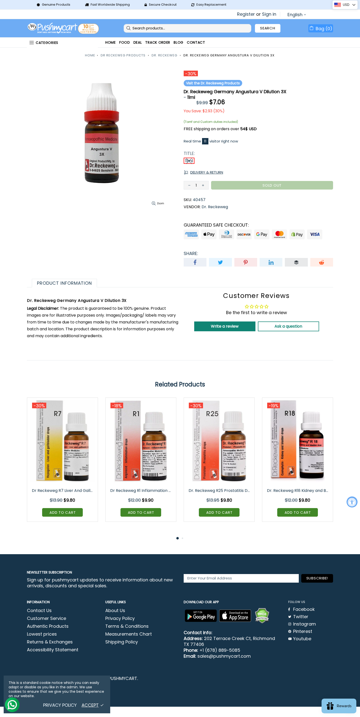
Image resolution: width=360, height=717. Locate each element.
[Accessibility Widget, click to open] (352, 501)
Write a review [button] (225, 326)
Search (267, 28)
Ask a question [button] (288, 326)
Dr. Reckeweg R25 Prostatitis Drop (220, 490)
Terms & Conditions (127, 626)
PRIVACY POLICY (60, 705)
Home (90, 55)
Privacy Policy (120, 618)
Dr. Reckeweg (164, 55)
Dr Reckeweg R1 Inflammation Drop (141, 490)
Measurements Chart (128, 634)
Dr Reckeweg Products (123, 55)
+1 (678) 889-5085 (219, 650)
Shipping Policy (121, 642)
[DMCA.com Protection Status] (262, 616)
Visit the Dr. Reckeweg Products (213, 83)
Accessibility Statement (52, 650)
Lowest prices (42, 634)
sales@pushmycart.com (224, 656)
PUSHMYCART (63, 28)
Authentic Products (48, 626)
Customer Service (46, 618)
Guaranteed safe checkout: (216, 225)
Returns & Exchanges (50, 642)
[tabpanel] (62, 463)
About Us (115, 611)
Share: (191, 253)
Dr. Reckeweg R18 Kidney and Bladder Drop (298, 490)
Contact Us (39, 611)
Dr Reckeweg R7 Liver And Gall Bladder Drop (63, 490)
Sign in (269, 14)
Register (246, 14)
